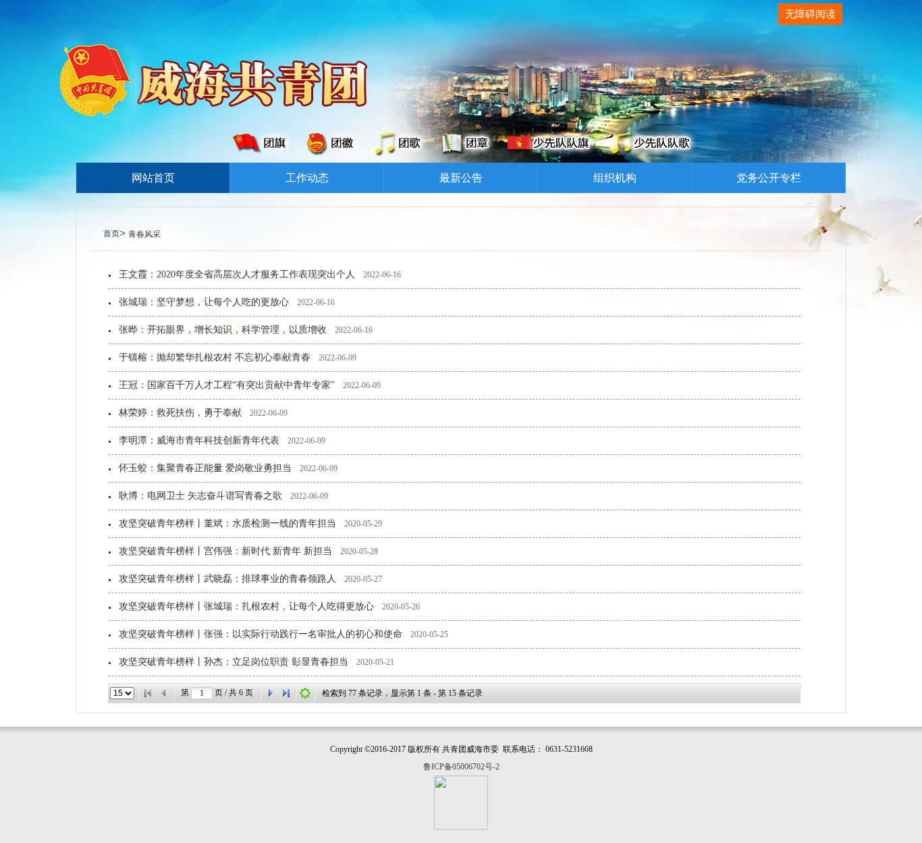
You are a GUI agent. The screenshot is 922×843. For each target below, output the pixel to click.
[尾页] (286, 693)
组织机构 (614, 178)
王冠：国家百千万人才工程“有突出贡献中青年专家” (227, 385)
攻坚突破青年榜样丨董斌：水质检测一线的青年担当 (227, 523)
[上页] (164, 693)
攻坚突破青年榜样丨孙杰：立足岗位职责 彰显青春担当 (233, 662)
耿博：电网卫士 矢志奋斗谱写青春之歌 (200, 496)
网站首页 (153, 178)
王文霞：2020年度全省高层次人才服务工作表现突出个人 (237, 274)
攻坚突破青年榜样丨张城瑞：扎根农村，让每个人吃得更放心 (246, 606)
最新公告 (461, 178)
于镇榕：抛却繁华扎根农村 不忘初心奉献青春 (214, 357)
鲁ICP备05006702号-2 (461, 766)
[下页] (270, 693)
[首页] (148, 693)
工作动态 (307, 178)
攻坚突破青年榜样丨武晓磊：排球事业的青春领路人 (227, 579)
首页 (111, 233)
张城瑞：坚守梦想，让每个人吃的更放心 (204, 302)
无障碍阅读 (810, 14)
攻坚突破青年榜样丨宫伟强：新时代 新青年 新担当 (225, 551)
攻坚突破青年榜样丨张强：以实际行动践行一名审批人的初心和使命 (260, 634)
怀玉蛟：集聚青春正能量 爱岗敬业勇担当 (205, 468)
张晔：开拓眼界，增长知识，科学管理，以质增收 (223, 330)
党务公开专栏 (768, 178)
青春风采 (144, 234)
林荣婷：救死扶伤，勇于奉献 (180, 413)
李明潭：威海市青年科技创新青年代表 (199, 440)
